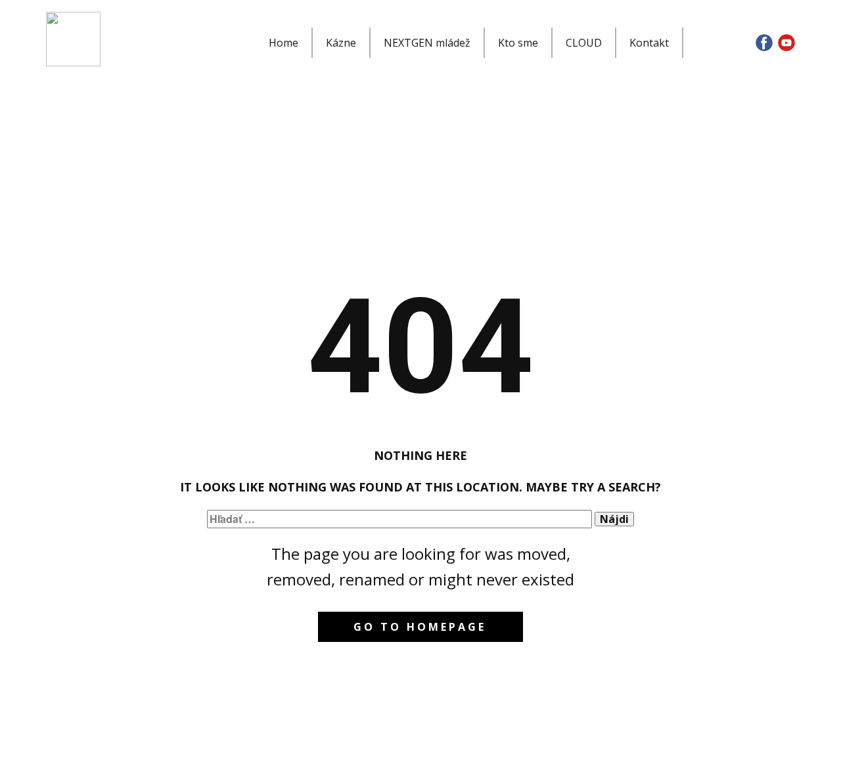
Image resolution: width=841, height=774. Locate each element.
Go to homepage (419, 627)
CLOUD (584, 42)
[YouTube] (786, 42)
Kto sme (518, 42)
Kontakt (649, 42)
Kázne (341, 42)
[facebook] (764, 42)
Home (283, 42)
